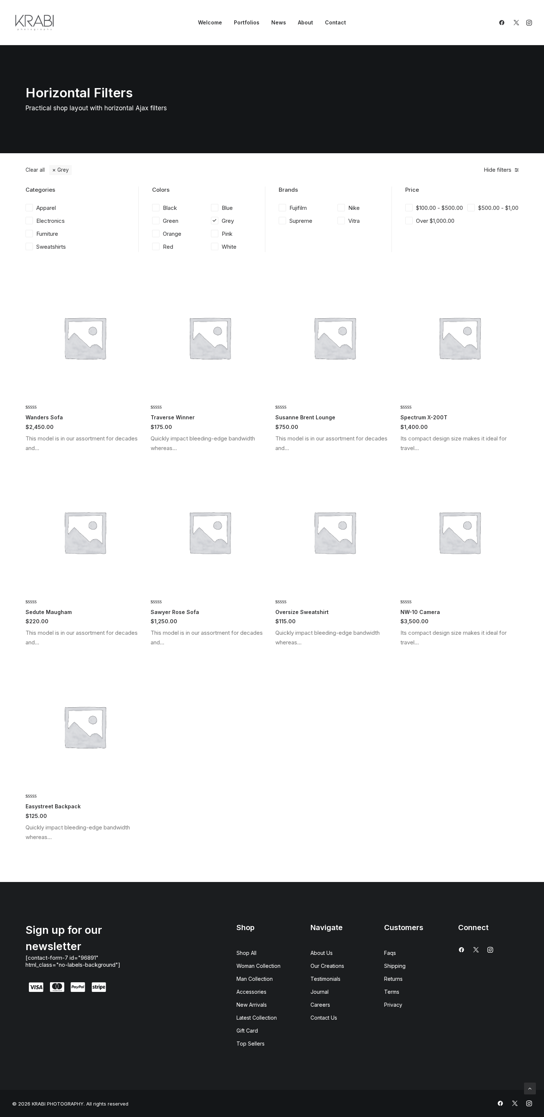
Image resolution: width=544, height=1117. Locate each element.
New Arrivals (251, 1005)
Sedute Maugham (49, 612)
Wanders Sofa (44, 417)
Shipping (395, 966)
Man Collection (254, 979)
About (305, 22)
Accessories (251, 992)
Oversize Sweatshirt (302, 612)
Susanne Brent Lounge (305, 417)
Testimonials (325, 979)
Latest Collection (256, 1017)
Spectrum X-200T (423, 417)
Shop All (246, 953)
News (278, 22)
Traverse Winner (173, 417)
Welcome (210, 22)
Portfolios (246, 22)
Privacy (393, 1005)
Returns (393, 979)
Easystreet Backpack (53, 806)
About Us (321, 953)
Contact (335, 22)
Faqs (390, 953)
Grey (63, 170)
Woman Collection (258, 966)
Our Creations (327, 966)
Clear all (35, 170)
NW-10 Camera (420, 612)
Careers (320, 1005)
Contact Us (323, 1017)
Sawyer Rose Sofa (175, 612)
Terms (391, 992)
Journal (319, 992)
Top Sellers (250, 1043)
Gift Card (247, 1030)
